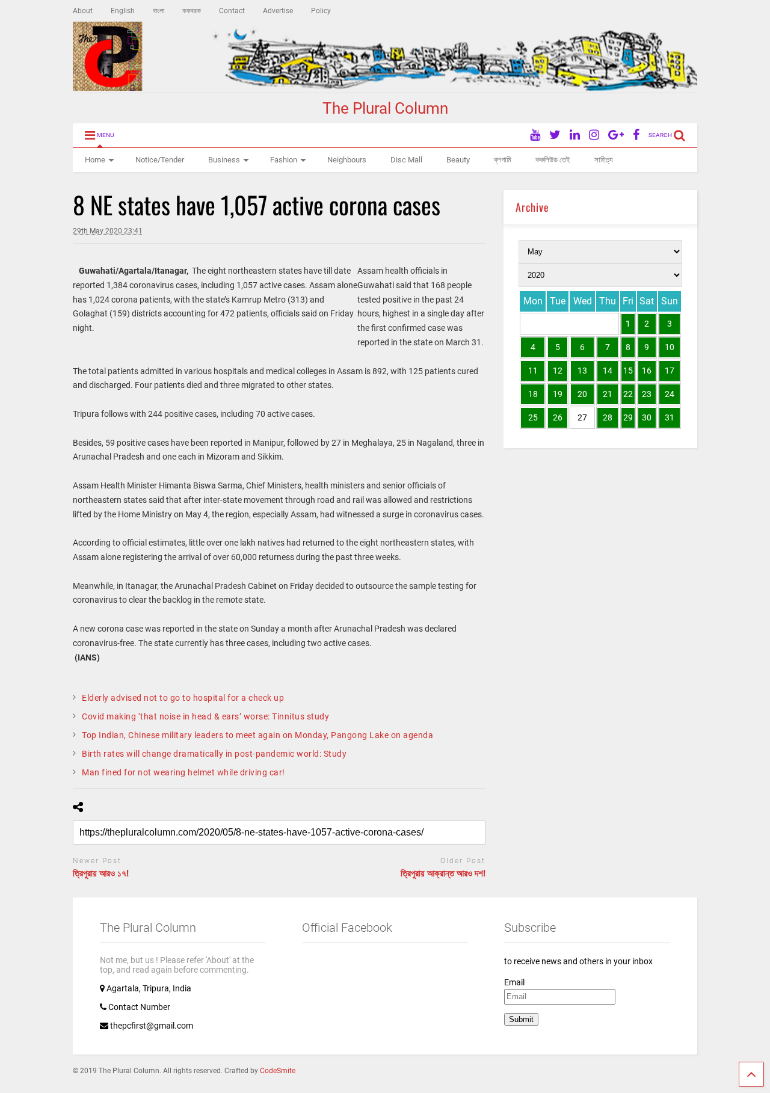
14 (607, 370)
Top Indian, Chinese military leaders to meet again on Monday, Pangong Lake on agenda (257, 735)
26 (557, 417)
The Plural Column (385, 108)
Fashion (283, 159)
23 (646, 394)
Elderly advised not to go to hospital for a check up (183, 698)
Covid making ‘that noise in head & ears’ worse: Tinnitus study (205, 716)
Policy (321, 11)
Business (224, 159)
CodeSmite (277, 1071)
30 (646, 417)
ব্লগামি (502, 159)
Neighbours (346, 159)
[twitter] (555, 135)
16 (646, 370)
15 (628, 370)
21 (607, 394)
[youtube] (535, 135)
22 (628, 394)
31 (669, 417)
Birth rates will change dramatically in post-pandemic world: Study (214, 754)
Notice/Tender (159, 159)
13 (582, 370)
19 (557, 394)
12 (557, 370)
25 (533, 417)
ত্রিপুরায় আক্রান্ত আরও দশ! (443, 873)
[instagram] (594, 135)
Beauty (458, 159)
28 (607, 417)
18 (533, 394)
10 (669, 347)
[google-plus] (616, 135)
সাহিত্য (603, 159)
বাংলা (158, 11)
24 (669, 394)
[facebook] (636, 135)
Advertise (278, 11)
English (123, 11)
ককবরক (191, 11)
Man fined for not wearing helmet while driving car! (183, 772)
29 (628, 417)
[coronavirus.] (76, 271)
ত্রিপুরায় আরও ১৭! (101, 873)
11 (533, 370)
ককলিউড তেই (552, 159)
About (83, 11)
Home (95, 159)
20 (582, 394)
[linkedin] (575, 135)
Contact (232, 11)
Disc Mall (406, 159)
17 (669, 370)
